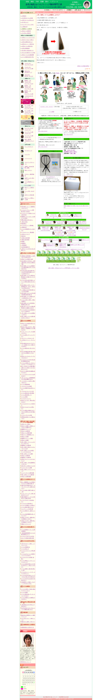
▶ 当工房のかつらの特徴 (27, 18)
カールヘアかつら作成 (26, 415)
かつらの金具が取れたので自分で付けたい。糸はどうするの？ (28, 565)
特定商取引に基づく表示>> (70, 151)
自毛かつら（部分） (26, 424)
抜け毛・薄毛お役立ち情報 (29, 602)
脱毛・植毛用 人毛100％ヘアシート (29, 141)
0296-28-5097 (71, 150)
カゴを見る (47, 10)
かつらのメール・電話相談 (27, 232)
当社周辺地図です (25, 247)
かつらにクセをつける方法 (27, 536)
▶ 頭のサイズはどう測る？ (27, 39)
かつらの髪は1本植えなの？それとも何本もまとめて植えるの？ (28, 412)
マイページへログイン (58, 10)
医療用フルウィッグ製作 (27, 438)
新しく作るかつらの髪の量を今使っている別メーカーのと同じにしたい (28, 368)
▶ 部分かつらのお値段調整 (27, 54)
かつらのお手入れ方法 (28, 541)
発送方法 (23, 236)
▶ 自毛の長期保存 (25, 48)
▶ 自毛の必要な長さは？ (27, 42)
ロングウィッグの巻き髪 (27, 509)
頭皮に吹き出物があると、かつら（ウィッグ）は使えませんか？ (28, 487)
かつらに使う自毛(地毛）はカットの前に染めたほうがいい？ (28, 282)
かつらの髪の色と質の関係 (27, 393)
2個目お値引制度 (25, 239)
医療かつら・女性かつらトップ (43, 12)
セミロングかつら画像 (26, 467)
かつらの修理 (24, 592)
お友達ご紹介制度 (25, 237)
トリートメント (28, 158)
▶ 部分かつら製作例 (26, 31)
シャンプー (27, 154)
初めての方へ (26, 203)
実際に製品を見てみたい (27, 220)
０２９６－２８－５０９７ (46, 106)
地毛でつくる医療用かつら (27, 434)
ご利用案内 (69, 10)
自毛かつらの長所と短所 (27, 259)
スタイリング (75, 239)
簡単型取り (24, 223)
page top (88, 68)
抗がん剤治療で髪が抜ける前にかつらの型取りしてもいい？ (28, 353)
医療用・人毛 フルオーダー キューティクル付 (29, 82)
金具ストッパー (85, 239)
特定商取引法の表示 (64, 697)
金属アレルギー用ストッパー (77, 244)
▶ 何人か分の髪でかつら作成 (28, 52)
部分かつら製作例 (25, 431)
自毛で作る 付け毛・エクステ (29, 75)
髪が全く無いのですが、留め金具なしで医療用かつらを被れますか (28, 328)
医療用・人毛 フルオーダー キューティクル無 (29, 87)
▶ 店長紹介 (23, 16)
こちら (57, 73)
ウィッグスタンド (29, 146)
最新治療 (25, 612)
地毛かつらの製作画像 (26, 433)
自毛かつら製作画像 (26, 476)
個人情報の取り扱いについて (50, 697)
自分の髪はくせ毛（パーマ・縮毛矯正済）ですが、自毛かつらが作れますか (28, 286)
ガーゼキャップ (28, 150)
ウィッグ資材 (27, 185)
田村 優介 (73, 153)
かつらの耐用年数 (25, 384)
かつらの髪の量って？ (26, 395)
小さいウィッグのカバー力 (27, 338)
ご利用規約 (24, 245)
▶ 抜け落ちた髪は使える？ (27, 50)
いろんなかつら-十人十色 (27, 391)
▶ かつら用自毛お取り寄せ (27, 57)
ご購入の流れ (24, 221)
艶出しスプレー (28, 170)
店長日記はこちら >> (25, 661)
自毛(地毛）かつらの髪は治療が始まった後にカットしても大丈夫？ (28, 277)
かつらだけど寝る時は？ (27, 503)
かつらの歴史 (24, 396)
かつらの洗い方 (25, 549)
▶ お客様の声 (24, 26)
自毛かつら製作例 (25, 455)
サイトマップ (87, 10)
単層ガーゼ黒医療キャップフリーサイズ (63, 245)
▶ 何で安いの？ (25, 22)
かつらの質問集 (27, 320)
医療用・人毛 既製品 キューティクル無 (70, 229)
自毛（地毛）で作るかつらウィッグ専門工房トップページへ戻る (63, 268)
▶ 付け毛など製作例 (26, 33)
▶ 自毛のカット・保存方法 (27, 44)
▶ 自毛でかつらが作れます (27, 20)
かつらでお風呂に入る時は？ (28, 505)
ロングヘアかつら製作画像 (27, 473)
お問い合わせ (78, 10)
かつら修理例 (26, 586)
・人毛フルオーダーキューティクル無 (71, 234)
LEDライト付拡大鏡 (29, 195)
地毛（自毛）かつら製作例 (27, 474)
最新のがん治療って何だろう (28, 621)
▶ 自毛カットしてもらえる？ (28, 37)
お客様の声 (24, 227)
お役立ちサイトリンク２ (63, 249)
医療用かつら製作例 (26, 445)
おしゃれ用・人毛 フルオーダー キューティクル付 (29, 107)
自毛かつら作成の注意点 (29, 253)
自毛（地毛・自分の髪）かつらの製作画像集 (29, 422)
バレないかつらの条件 (26, 386)
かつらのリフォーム (26, 398)
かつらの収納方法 (25, 547)
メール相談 (51, 111)
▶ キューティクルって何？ (27, 24)
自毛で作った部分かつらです (28, 466)
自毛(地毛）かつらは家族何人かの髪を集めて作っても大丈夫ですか (28, 267)
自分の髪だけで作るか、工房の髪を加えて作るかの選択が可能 (28, 262)
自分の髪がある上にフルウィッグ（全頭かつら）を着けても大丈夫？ (28, 345)
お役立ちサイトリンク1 (51, 249)
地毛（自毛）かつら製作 (27, 453)
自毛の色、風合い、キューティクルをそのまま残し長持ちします (46, 7)
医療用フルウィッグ (26, 429)
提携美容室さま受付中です (27, 627)
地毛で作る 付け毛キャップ (28, 71)
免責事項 (23, 243)
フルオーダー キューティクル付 (29, 64)
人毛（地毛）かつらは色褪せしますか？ (76, 12)
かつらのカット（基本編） (27, 225)
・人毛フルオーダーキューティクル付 (59, 234)
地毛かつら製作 (25, 436)
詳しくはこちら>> (43, 131)
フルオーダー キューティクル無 (29, 68)
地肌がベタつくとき (26, 524)
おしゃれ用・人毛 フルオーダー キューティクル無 (29, 112)
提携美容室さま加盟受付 (29, 624)
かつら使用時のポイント (29, 479)
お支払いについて (25, 234)
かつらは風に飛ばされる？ (27, 507)
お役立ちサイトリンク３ (76, 249)
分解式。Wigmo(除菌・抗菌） (29, 167)
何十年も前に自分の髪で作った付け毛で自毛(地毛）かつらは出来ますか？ (28, 272)
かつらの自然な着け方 (28, 527)
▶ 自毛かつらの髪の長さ (27, 46)
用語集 (22, 241)
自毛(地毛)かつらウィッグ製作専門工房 (44, 4)
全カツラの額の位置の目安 (27, 538)
